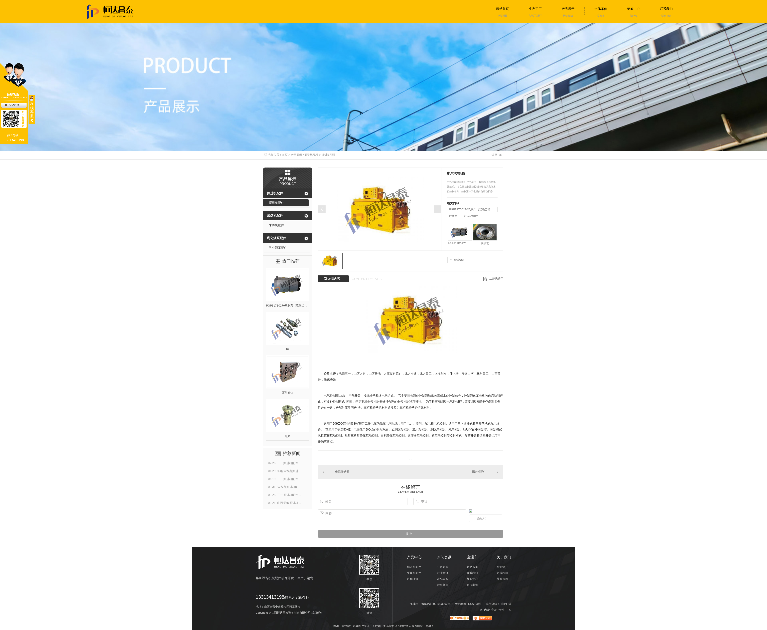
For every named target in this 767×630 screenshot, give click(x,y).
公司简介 (502, 567)
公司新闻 (442, 567)
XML (479, 603)
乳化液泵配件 (276, 238)
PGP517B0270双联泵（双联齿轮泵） (287, 305)
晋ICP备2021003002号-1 (437, 603)
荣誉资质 (502, 579)
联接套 (453, 216)
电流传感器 (342, 471)
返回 (495, 155)
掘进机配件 (311, 154)
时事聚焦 (442, 585)
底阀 (287, 436)
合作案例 (600, 9)
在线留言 (459, 259)
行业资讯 (442, 573)
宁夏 (494, 609)
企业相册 (502, 573)
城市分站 (491, 603)
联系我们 (666, 9)
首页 (285, 154)
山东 (508, 609)
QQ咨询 (14, 104)
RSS (471, 603)
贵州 (501, 609)
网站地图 (460, 603)
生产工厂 (535, 9)
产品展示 (568, 9)
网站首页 (502, 9)
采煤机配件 (275, 215)
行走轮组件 (471, 216)
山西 (504, 603)
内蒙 (487, 609)
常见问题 (442, 579)
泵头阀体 (287, 392)
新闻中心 (633, 9)
